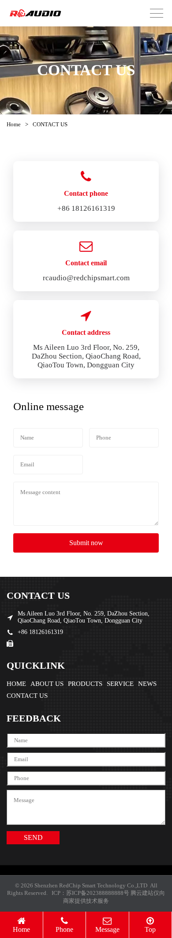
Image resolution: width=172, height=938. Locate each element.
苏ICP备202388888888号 (97, 893)
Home (14, 124)
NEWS (147, 683)
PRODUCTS (85, 683)
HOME (16, 683)
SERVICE (120, 683)
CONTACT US (27, 695)
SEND (33, 837)
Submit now (86, 542)
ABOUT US (47, 683)
